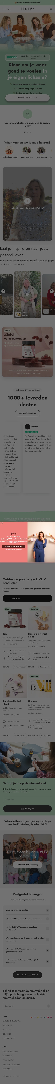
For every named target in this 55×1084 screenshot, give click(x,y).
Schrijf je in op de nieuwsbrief (13, 546)
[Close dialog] (2, 523)
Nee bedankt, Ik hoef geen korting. (14, 549)
